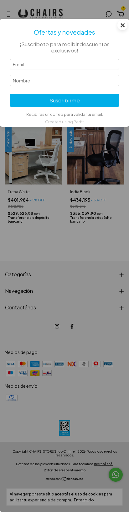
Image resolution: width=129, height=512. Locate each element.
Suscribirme (64, 100)
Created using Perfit (64, 121)
